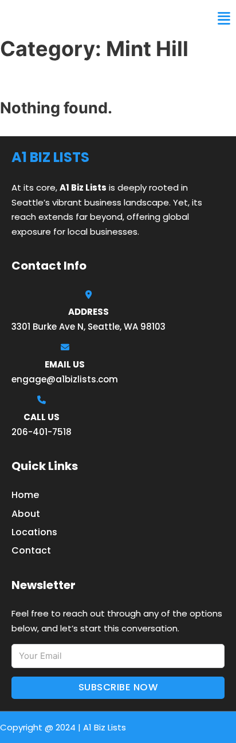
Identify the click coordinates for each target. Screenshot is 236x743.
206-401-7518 (41, 432)
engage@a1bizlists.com (64, 379)
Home (25, 494)
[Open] (224, 18)
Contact (31, 550)
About (25, 513)
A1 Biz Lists (39, 18)
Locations (34, 532)
